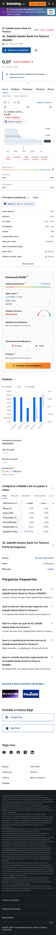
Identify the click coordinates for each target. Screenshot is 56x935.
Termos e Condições (10, 900)
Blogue (5, 766)
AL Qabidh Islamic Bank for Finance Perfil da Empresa (25, 545)
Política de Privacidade (11, 909)
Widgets (6, 783)
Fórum (51, 89)
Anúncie (33, 772)
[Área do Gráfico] (8, 102)
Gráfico (15, 89)
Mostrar (30, 531)
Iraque (51, 569)
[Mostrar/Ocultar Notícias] (18, 102)
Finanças (27, 89)
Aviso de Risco (8, 918)
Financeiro (48, 563)
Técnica (40, 89)
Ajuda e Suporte (37, 777)
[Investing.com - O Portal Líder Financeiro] (16, 3)
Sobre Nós (35, 766)
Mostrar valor (45, 170)
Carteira (5, 777)
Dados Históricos (21, 96)
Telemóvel (7, 772)
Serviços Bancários (44, 558)
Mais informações (17, 77)
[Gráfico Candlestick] (4, 102)
